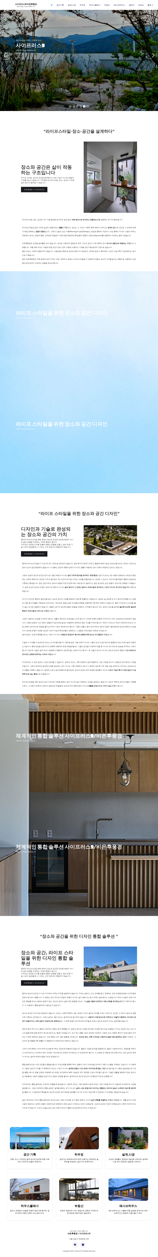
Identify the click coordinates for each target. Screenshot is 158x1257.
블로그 (150, 5)
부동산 (107, 5)
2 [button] (73, 106)
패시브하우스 (119, 5)
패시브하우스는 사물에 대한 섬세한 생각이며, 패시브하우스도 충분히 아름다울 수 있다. (128, 1211)
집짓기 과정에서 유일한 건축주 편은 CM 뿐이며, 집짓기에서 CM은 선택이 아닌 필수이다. (29, 1211)
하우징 (82, 5)
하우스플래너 (94, 5)
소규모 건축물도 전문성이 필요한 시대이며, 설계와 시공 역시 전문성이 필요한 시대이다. (128, 1160)
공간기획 (60, 5)
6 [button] (87, 106)
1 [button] (70, 106)
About (141, 5)
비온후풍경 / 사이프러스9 (34, 189)
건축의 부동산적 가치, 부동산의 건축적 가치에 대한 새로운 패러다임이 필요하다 (79, 1211)
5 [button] (84, 106)
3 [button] (77, 106)
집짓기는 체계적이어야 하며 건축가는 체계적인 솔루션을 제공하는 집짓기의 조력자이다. (79, 1160)
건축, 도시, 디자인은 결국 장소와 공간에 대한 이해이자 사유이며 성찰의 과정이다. (29, 1160)
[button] (5, 55)
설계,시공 (72, 5)
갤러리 (131, 5)
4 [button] (80, 106)
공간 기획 (29, 1154)
